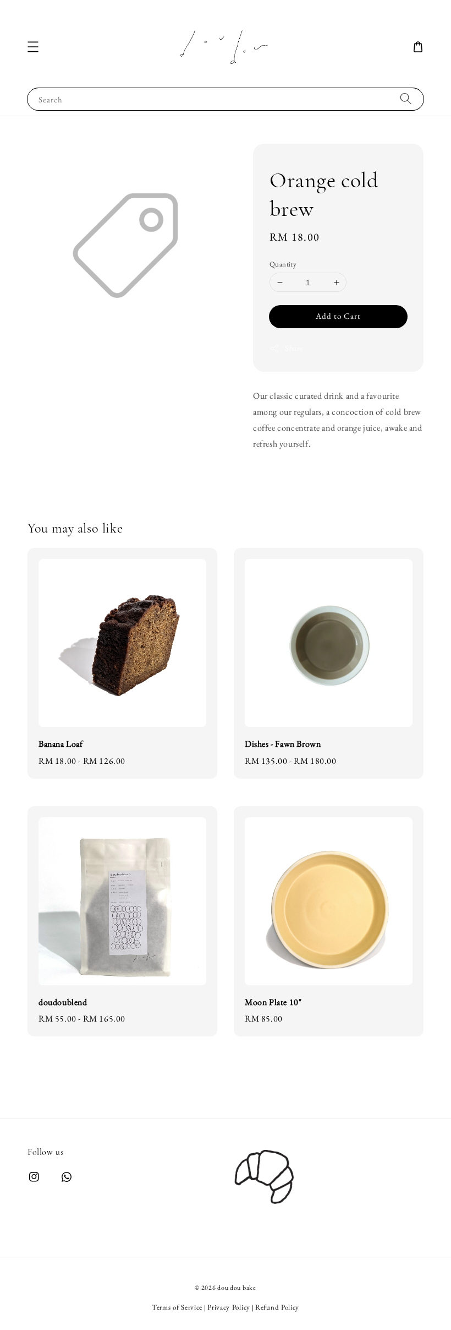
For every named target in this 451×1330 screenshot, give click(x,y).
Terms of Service (177, 1307)
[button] (33, 47)
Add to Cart (338, 316)
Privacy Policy (228, 1307)
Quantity (283, 264)
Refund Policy (277, 1307)
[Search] (406, 99)
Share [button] (294, 348)
